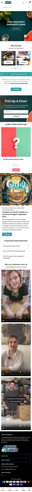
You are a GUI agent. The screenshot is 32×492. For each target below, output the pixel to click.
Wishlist (23, 490)
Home (3, 490)
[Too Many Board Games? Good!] (16, 142)
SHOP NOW (7, 234)
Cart (29, 490)
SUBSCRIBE (16, 116)
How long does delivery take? (11, 246)
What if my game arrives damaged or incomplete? (13, 257)
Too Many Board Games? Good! (13, 159)
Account (10, 490)
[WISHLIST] (26, 2)
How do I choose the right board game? (14, 251)
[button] (2, 2)
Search (16, 490)
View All (16, 169)
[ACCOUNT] (23, 2)
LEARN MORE (16, 89)
